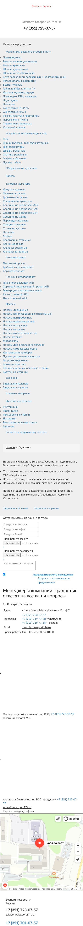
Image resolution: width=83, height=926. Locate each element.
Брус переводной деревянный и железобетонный (34, 77)
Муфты (7, 236)
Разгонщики (10, 411)
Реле (6, 139)
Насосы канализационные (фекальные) (27, 313)
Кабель (10, 176)
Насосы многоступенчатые (20, 333)
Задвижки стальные (15, 383)
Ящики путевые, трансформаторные (25, 143)
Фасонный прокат (14, 263)
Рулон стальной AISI (15, 294)
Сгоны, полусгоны (14, 228)
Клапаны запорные (18, 393)
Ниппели (8, 232)
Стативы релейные (14, 154)
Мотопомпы (10, 341)
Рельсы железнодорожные (20, 61)
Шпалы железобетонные (18, 73)
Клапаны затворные (15, 251)
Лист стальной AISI (15, 298)
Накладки (9, 104)
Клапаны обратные (15, 247)
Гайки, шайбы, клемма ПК (19, 88)
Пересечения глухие (15, 119)
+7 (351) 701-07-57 (22, 923)
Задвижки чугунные (15, 387)
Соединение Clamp (14, 216)
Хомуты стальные (14, 189)
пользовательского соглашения (53, 574)
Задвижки (12, 378)
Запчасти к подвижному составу (26, 432)
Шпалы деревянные (15, 69)
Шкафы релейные (14, 150)
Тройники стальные (15, 197)
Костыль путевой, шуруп (18, 92)
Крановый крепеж (14, 127)
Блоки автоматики (14, 364)
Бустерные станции (15, 372)
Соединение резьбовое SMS (20, 205)
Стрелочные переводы (17, 123)
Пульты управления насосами (21, 356)
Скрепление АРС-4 (14, 112)
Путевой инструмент (19, 401)
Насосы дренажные (15, 310)
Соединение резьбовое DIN (20, 213)
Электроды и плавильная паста (22, 290)
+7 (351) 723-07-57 (40, 28)
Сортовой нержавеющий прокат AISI (26, 286)
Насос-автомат (12, 337)
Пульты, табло (12, 162)
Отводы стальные (14, 224)
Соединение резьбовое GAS (20, 209)
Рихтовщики (10, 407)
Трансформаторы (14, 147)
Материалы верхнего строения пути (28, 51)
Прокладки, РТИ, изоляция (19, 96)
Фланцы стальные (14, 193)
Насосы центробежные (17, 317)
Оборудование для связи (21, 168)
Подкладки (10, 100)
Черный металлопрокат (21, 277)
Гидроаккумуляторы (15, 360)
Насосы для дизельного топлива (23, 345)
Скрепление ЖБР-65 (16, 108)
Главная (10, 447)
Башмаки (8, 426)
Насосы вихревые (14, 329)
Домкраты (9, 418)
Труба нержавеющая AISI (18, 282)
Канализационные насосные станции (26, 368)
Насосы (10, 304)
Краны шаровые (13, 244)
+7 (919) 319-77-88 (34, 619)
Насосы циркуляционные (18, 321)
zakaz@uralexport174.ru (36, 627)
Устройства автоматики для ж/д (26, 133)
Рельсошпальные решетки (19, 81)
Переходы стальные (15, 220)
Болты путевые (12, 84)
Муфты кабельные (14, 158)
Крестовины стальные (17, 240)
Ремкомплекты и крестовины (21, 116)
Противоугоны (12, 57)
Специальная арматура (17, 201)
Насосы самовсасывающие (20, 348)
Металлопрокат (16, 257)
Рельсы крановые (14, 65)
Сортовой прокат (14, 271)
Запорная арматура (18, 183)
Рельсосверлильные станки (20, 422)
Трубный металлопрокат (18, 267)
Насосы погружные (15, 325)
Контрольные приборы (17, 352)
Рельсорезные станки (16, 414)
